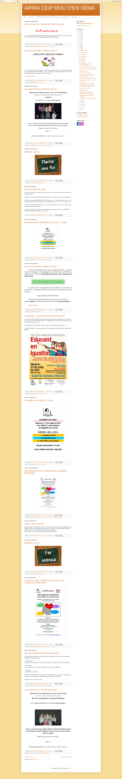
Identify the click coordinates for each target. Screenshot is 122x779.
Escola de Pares (38, 82)
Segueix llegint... (33, 305)
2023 (79, 37)
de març (81, 102)
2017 (79, 49)
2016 (79, 109)
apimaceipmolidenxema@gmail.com (62, 201)
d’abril (80, 100)
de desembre (82, 50)
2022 (79, 39)
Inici (48, 757)
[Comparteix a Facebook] (60, 44)
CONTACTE (74, 17)
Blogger (69, 768)
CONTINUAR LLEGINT (30, 76)
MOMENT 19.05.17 (32, 152)
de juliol (81, 58)
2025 (79, 33)
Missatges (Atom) (35, 759)
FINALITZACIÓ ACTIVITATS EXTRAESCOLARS (44, 24)
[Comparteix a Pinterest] (62, 44)
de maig (81, 62)
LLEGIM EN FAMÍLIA (82, 116)
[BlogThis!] (57, 44)
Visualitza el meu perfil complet (84, 25)
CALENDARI (64, 17)
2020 (79, 43)
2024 (79, 35)
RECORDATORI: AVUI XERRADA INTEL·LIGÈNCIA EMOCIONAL (86, 86)
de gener (81, 106)
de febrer (81, 104)
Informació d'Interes (45, 46)
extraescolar (37, 46)
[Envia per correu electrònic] (55, 44)
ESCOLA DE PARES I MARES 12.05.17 (40, 266)
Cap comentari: (50, 44)
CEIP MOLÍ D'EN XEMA (83, 115)
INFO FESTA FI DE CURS (35, 189)
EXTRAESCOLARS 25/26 (42, 17)
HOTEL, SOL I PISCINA (34, 524)
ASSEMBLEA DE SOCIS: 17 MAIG (38, 400)
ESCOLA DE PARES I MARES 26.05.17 (40, 51)
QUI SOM (30, 17)
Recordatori (51, 46)
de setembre (82, 56)
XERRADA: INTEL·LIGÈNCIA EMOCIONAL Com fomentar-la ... (87, 93)
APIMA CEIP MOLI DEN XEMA (85, 23)
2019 (79, 45)
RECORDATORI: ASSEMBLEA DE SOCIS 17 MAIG (45, 222)
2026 (79, 31)
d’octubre (81, 54)
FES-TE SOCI (55, 17)
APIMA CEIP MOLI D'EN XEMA (59, 8)
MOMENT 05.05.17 (32, 543)
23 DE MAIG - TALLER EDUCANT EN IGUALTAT (44, 316)
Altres (36, 259)
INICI (24, 17)
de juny (81, 60)
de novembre (82, 52)
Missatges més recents (30, 757)
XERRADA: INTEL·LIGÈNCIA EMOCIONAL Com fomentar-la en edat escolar (44, 582)
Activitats (37, 145)
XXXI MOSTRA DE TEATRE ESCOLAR (40, 89)
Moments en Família (39, 182)
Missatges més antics (66, 757)
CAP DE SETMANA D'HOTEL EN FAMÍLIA (41, 653)
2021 (79, 41)
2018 (79, 47)
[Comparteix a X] (59, 44)
